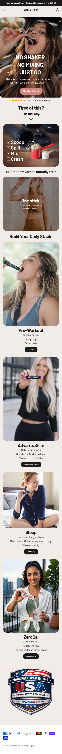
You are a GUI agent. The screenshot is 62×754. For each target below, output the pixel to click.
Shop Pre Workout (31, 91)
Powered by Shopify (26, 746)
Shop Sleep (31, 552)
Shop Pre (31, 349)
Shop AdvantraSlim (31, 464)
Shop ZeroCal (31, 656)
